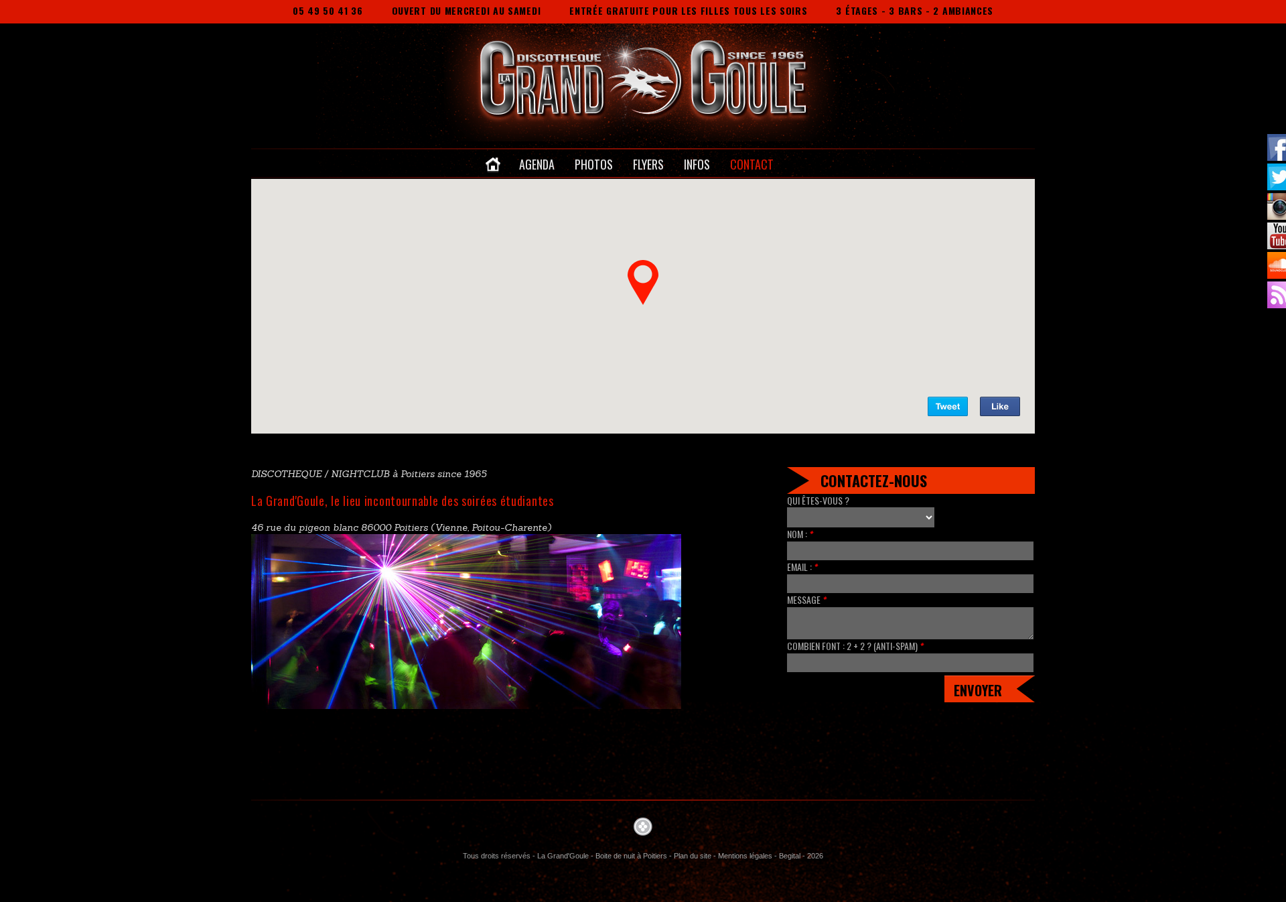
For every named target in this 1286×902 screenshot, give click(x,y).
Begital (789, 856)
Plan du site (692, 856)
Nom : (800, 534)
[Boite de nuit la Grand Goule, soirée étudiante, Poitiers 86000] (610, 78)
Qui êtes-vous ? (818, 500)
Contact (752, 164)
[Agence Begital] (643, 826)
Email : (802, 567)
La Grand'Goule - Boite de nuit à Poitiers (602, 856)
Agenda (537, 164)
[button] (643, 281)
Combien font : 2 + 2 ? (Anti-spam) (855, 646)
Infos (697, 164)
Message (807, 599)
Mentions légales (745, 856)
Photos (594, 164)
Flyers (648, 164)
